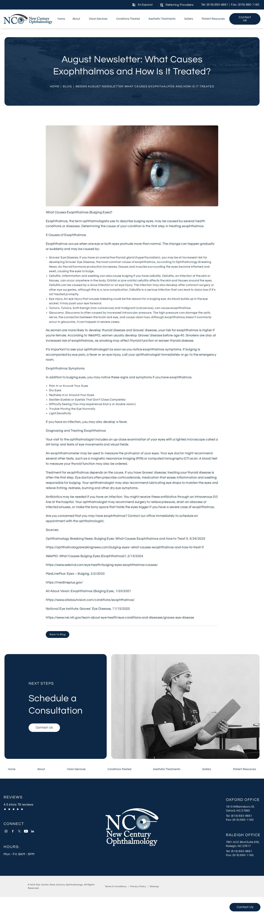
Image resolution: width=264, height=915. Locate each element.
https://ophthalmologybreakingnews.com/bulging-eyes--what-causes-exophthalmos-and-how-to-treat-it (125, 547)
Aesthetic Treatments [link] (162, 18)
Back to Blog (58, 634)
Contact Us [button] (245, 907)
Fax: (243, 819)
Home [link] (61, 18)
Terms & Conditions (116, 886)
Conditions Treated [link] (128, 18)
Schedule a (56, 699)
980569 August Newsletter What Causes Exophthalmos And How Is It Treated (145, 86)
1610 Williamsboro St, (240, 806)
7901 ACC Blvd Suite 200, (243, 842)
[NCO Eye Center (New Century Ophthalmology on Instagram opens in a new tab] (6, 831)
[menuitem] (61, 19)
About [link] (76, 18)
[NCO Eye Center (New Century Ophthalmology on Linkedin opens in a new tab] (32, 831)
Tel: (243, 815)
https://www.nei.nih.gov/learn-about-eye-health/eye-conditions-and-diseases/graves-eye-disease (120, 617)
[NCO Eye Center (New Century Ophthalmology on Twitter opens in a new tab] (19, 831)
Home (54, 86)
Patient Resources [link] (213, 18)
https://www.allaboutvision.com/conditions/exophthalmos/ (90, 600)
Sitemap (154, 886)
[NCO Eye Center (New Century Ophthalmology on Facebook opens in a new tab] (12, 831)
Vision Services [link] (98, 18)
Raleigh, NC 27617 (238, 846)
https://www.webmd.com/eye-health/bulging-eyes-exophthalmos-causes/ (102, 565)
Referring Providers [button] (179, 4)
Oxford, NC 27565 (238, 810)
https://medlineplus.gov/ (64, 582)
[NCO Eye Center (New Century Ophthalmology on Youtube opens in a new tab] (26, 831)
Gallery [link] (188, 18)
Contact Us (245, 19)
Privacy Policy (138, 886)
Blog (67, 86)
